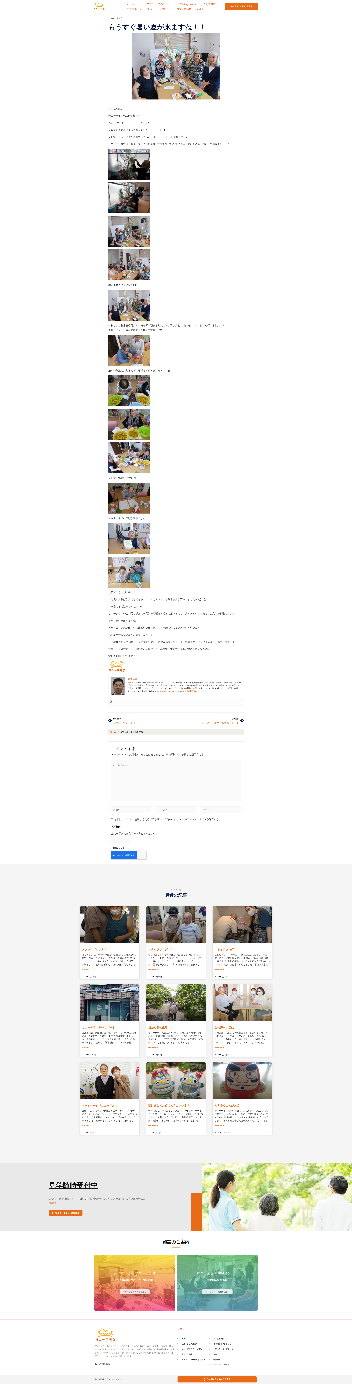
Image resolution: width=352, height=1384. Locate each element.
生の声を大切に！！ (227, 1027)
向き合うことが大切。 (228, 1105)
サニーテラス (127, 1349)
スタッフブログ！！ (94, 949)
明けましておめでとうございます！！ (171, 1105)
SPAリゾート (106, 1353)
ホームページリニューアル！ (100, 1105)
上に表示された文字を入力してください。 (134, 833)
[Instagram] (111, 701)
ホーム (113, 732)
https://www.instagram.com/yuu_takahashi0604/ (176, 691)
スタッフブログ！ (226, 949)
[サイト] (221, 810)
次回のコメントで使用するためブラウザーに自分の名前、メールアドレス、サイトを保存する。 (168, 819)
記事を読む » (86, 970)
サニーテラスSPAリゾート (98, 1027)
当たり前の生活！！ (160, 1027)
